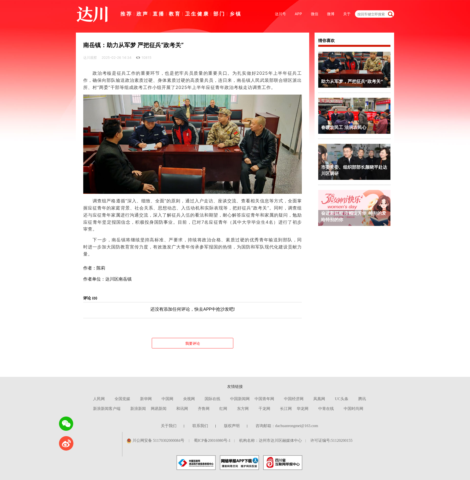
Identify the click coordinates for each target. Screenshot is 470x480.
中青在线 (326, 408)
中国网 (167, 399)
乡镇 (236, 13)
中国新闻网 (240, 399)
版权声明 (232, 426)
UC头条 (341, 399)
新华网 (146, 399)
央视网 (189, 399)
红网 (223, 408)
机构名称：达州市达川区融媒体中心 (270, 440)
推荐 (126, 13)
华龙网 (302, 408)
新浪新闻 (138, 408)
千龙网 (264, 408)
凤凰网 (319, 399)
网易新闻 (158, 408)
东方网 (243, 408)
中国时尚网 (353, 408)
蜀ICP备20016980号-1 (212, 440)
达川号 (280, 14)
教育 (175, 13)
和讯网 (182, 408)
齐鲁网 (204, 408)
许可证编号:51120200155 (331, 440)
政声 (143, 13)
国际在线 (212, 399)
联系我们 (200, 426)
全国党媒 (122, 399)
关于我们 (168, 426)
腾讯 (362, 399)
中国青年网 (264, 399)
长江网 (286, 408)
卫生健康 (197, 13)
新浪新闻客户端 (106, 408)
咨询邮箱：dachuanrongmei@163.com (287, 426)
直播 (159, 13)
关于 (347, 14)
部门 (219, 13)
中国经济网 (294, 399)
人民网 (99, 399)
